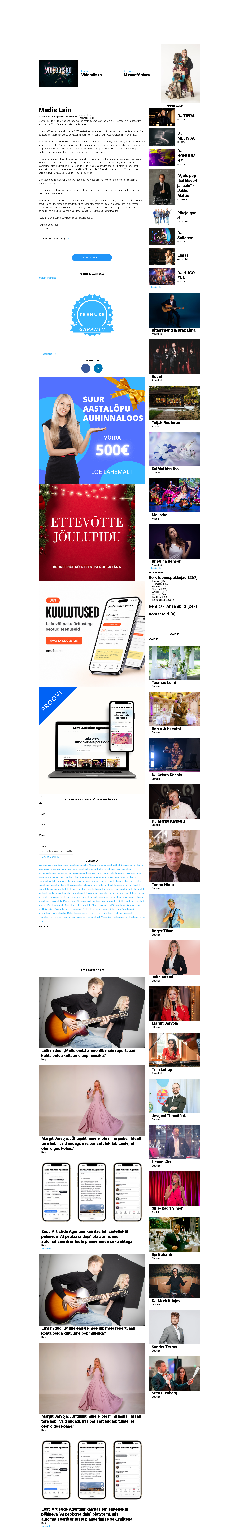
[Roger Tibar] (174, 911)
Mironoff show (137, 74)
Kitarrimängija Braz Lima (174, 330)
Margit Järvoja (165, 1023)
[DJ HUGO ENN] (161, 276)
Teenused (156, 472)
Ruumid (155, 426)
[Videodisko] (58, 73)
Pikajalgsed (186, 215)
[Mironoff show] (180, 73)
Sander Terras (164, 1346)
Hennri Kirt (161, 1161)
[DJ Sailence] (161, 236)
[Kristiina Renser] (174, 541)
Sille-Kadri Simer (167, 1208)
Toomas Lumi (164, 682)
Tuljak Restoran (166, 422)
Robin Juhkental (166, 728)
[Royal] (174, 356)
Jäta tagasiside (87, 118)
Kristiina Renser (166, 561)
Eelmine (85, 71)
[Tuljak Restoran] (174, 403)
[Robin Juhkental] (174, 709)
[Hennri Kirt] (174, 1142)
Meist (76, 38)
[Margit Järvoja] (174, 1003)
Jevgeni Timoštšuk (169, 1115)
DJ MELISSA (186, 136)
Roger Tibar (162, 930)
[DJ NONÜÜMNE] (161, 157)
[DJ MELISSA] (161, 137)
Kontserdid (182, 199)
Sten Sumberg (164, 1393)
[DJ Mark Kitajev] (174, 1281)
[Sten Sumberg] (174, 1373)
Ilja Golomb (162, 1254)
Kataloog (38, 38)
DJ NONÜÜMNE (186, 155)
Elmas (183, 255)
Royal (157, 376)
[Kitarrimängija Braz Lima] (174, 310)
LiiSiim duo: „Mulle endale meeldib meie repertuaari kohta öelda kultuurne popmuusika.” (88, 1053)
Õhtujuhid (57, 116)
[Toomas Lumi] (174, 663)
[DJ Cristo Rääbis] (174, 755)
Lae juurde (46, 1248)
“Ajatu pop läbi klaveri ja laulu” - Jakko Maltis (187, 185)
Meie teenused (54, 38)
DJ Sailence (185, 235)
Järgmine (128, 71)
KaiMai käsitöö (165, 468)
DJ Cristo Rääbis (167, 774)
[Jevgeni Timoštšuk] (174, 1096)
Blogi (68, 38)
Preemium (87, 38)
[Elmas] (161, 257)
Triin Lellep (162, 1069)
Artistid (155, 518)
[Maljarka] (174, 495)
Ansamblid (182, 221)
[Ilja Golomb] (174, 1234)
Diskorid (181, 119)
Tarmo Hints (163, 884)
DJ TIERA (186, 115)
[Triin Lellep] (174, 1050)
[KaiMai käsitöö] (174, 449)
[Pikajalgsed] (161, 217)
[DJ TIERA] (161, 117)
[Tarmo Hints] (174, 856)
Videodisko (91, 74)
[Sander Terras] (174, 1327)
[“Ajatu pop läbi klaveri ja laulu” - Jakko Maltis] (161, 187)
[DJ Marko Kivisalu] (174, 801)
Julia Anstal (162, 977)
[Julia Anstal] (174, 957)
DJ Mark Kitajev (166, 1300)
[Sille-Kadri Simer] (174, 1188)
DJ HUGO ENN (186, 275)
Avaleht (27, 38)
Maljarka (159, 514)
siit (68, 238)
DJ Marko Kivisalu (168, 821)
